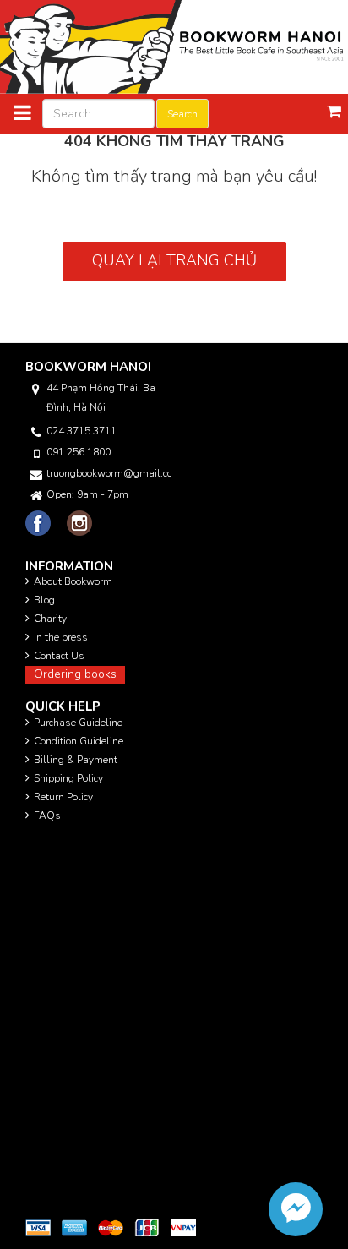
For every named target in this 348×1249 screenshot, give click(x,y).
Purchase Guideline (78, 722)
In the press (61, 637)
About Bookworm (73, 581)
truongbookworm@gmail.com (108, 473)
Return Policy (63, 797)
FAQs (47, 815)
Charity (50, 618)
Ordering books (75, 674)
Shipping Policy (68, 778)
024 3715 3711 (81, 431)
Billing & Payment (75, 759)
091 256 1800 (78, 452)
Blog (44, 600)
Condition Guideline (78, 741)
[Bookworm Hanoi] (174, 46)
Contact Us (59, 656)
